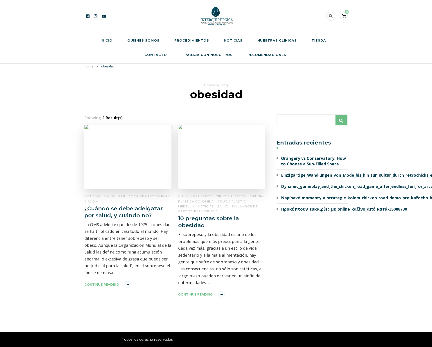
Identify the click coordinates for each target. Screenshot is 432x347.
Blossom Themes (254, 339)
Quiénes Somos (143, 40)
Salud (109, 196)
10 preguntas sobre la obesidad (208, 222)
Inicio (106, 40)
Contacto (155, 55)
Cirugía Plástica (231, 196)
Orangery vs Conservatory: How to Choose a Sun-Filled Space (313, 161)
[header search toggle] (331, 16)
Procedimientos (191, 40)
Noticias (233, 40)
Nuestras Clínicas (277, 40)
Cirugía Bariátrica (195, 196)
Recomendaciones (267, 55)
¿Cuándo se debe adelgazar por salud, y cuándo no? (123, 212)
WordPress (300, 339)
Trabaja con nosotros (207, 55)
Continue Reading (101, 284)
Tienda (319, 40)
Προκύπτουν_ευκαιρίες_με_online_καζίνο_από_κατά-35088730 (344, 209)
